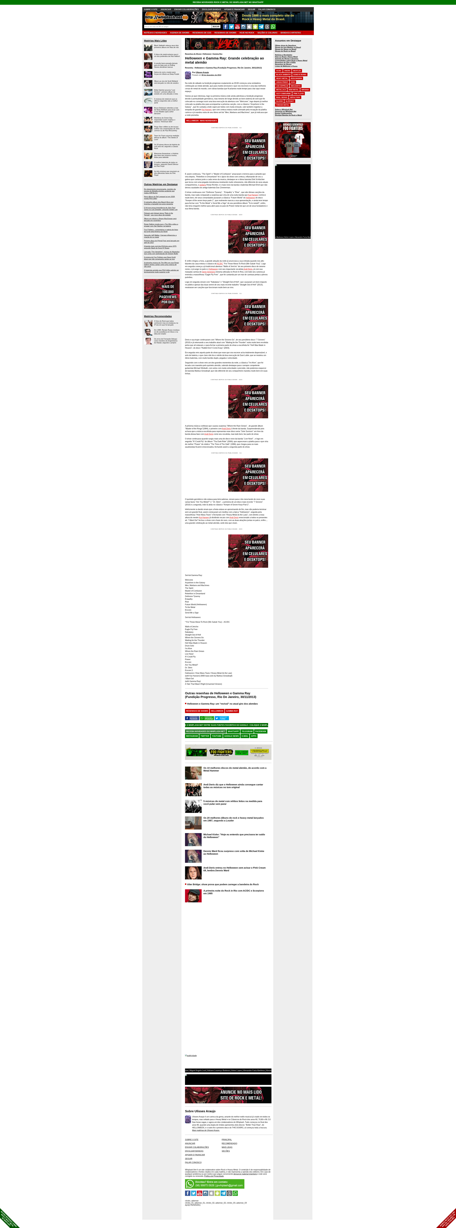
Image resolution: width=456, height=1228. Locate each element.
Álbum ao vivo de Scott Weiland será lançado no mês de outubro (166, 82)
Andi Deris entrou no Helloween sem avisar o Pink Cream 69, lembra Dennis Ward (234, 869)
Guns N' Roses (299, 74)
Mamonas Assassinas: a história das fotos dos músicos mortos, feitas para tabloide (166, 155)
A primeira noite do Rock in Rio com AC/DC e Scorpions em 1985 (233, 892)
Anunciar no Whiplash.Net (285, 111)
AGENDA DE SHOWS (179, 33)
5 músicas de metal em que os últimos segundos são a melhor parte (166, 101)
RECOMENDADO (229, 1143)
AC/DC (220, 264)
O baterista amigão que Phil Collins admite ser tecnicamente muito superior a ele (161, 271)
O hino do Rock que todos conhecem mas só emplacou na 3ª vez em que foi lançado (166, 323)
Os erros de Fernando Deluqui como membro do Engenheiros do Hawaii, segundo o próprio (165, 341)
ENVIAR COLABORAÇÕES (186, 9)
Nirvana (305, 90)
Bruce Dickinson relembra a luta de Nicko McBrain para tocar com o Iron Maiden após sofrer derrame (166, 110)
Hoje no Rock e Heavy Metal (286, 57)
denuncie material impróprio (245, 1174)
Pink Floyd (299, 93)
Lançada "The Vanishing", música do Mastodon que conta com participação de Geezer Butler (162, 253)
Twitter (205, 736)
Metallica (281, 90)
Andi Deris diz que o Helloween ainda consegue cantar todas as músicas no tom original (233, 786)
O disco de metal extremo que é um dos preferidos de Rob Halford (167, 55)
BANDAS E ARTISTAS (291, 33)
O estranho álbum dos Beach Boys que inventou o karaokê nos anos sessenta (158, 203)
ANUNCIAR (166, 9)
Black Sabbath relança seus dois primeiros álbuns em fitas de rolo (166, 46)
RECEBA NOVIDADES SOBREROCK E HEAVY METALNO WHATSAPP (8, 1219)
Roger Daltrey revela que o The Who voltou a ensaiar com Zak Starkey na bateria (161, 225)
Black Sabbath (283, 74)
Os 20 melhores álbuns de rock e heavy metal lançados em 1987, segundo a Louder (233, 819)
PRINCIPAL (227, 1140)
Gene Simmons (208, 272)
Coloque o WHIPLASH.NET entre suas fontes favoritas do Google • (205, 725)
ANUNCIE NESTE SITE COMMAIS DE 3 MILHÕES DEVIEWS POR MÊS (447, 1219)
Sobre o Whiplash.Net (284, 109)
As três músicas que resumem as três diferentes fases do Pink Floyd (166, 173)
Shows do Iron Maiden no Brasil (288, 47)
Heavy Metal (282, 78)
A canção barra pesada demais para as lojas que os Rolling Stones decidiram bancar (166, 65)
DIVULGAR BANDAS (211, 9)
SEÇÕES (267, 33)
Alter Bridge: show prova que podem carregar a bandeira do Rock (223, 884)
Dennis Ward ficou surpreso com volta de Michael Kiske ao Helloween (233, 852)
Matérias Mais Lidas (155, 40)
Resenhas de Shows (193, 54)
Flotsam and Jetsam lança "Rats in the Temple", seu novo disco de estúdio (158, 214)
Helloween (207, 54)
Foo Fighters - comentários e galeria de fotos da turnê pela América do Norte (161, 230)
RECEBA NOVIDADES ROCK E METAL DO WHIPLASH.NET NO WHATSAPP (228, 2)
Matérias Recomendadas (158, 316)
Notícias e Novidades (283, 55)
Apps (253, 736)
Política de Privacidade (214, 1176)
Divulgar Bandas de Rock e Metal (288, 115)
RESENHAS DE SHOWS (225, 33)
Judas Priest (282, 82)
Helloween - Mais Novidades (201, 121)
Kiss (293, 82)
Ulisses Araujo (202, 72)
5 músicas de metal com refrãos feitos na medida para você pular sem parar (232, 802)
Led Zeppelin (282, 86)
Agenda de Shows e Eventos (286, 59)
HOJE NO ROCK (247, 33)
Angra (287, 71)
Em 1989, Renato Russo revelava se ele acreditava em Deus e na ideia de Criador (166, 332)
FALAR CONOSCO (266, 9)
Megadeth (295, 86)
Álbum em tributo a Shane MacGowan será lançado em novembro (160, 219)
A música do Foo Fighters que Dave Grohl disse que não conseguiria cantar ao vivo (160, 258)
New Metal (294, 90)
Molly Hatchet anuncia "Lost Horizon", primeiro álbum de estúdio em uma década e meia (166, 92)
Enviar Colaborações (283, 113)
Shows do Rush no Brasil (285, 51)
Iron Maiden (296, 78)
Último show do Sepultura (285, 45)
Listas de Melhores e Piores (286, 66)
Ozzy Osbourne (283, 93)
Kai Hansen (207, 110)
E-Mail (245, 736)
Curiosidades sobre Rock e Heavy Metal (291, 60)
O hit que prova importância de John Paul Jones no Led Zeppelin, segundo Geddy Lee (161, 208)
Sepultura (295, 97)
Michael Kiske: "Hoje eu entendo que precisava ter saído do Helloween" (234, 835)
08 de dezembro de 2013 (211, 75)
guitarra (203, 185)
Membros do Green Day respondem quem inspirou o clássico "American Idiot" (164, 120)
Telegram (247, 731)
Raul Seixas (281, 97)
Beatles (297, 71)
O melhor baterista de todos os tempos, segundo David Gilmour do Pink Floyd (166, 164)
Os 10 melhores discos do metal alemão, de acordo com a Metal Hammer (234, 769)
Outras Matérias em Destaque (161, 184)
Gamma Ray (217, 54)
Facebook (260, 731)
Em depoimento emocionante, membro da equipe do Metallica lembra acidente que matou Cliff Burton (160, 191)
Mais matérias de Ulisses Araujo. (206, 1130)
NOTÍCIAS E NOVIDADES (155, 33)
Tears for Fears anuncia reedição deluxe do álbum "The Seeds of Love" (166, 137)
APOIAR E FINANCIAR (234, 9)
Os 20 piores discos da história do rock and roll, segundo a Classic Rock (167, 146)
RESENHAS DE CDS (201, 33)
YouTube (216, 736)
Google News (231, 736)
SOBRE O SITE (150, 9)
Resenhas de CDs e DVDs (285, 62)
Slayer (279, 101)
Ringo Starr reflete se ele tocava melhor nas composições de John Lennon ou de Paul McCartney (166, 128)
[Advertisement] (205, 236)
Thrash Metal (282, 105)
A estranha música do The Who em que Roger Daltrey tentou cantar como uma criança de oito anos (161, 264)
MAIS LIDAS (227, 1147)
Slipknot (290, 101)
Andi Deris (248, 269)
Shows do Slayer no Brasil (285, 49)
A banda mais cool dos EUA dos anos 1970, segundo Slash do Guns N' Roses (160, 247)
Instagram (192, 736)
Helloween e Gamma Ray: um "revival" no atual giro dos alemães (222, 703)
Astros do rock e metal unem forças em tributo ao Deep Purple (166, 73)
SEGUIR (251, 9)
